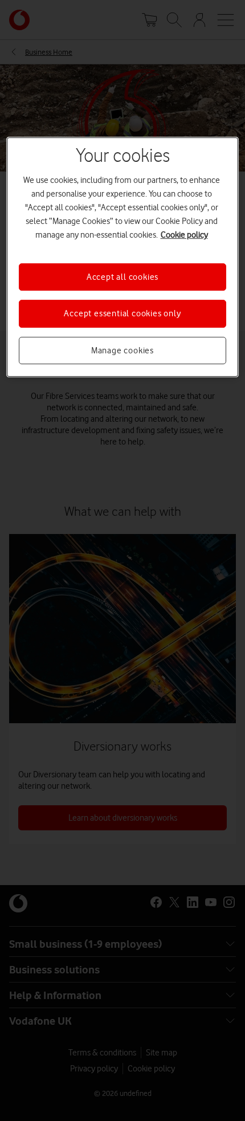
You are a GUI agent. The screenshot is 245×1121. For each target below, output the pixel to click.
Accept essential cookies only (122, 314)
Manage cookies (122, 350)
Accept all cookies (122, 277)
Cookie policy (184, 235)
